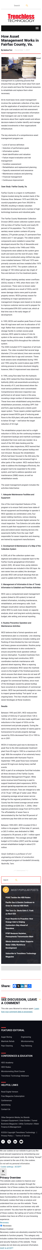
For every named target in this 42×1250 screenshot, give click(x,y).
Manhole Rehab (7, 1041)
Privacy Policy (7, 1135)
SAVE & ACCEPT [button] (6, 1248)
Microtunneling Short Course (13, 1071)
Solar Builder (24, 1120)
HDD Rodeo (6, 1067)
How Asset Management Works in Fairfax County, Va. (20, 40)
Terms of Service (23, 1135)
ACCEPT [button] (18, 1166)
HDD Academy (7, 1062)
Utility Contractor (26, 1123)
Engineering (26, 1037)
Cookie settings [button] (7, 1166)
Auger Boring (6, 1037)
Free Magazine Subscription (12, 1096)
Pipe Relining (26, 1045)
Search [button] (27, 6)
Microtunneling (27, 1041)
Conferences (6, 1100)
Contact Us (5, 1109)
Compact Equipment (9, 1120)
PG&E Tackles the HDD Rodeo (18, 897)
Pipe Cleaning (7, 1045)
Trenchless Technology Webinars (15, 1075)
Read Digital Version (9, 1091)
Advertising (5, 1105)
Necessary (7, 1225)
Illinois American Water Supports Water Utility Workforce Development (19, 944)
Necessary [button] (4, 1222)
